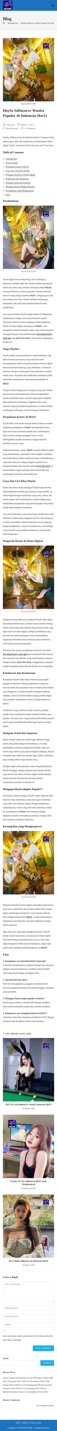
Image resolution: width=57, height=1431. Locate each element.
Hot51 (6, 383)
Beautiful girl (12, 128)
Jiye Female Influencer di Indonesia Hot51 (28, 1261)
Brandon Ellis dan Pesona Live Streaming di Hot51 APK (25, 1392)
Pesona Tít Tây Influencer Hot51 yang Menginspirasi (28, 1182)
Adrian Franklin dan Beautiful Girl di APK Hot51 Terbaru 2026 (28, 1378)
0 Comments (30, 128)
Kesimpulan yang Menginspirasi (20, 191)
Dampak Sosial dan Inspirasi (18, 183)
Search (6, 1358)
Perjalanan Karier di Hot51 (17, 167)
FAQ (8, 195)
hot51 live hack (43, 466)
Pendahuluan (11, 159)
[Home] (4, 23)
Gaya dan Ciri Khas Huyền (18, 171)
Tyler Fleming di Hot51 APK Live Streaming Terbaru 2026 (26, 1381)
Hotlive (25, 1423)
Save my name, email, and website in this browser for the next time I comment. (28, 1338)
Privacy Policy (35, 1423)
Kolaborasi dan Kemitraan (17, 179)
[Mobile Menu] (52, 5)
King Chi (10, 125)
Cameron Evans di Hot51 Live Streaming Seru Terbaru (24, 1388)
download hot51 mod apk (15, 654)
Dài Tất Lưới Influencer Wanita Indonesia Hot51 (28, 1104)
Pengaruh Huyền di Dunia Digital (20, 175)
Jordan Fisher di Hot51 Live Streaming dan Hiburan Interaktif (27, 1385)
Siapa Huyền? (12, 163)
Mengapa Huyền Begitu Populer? (20, 187)
